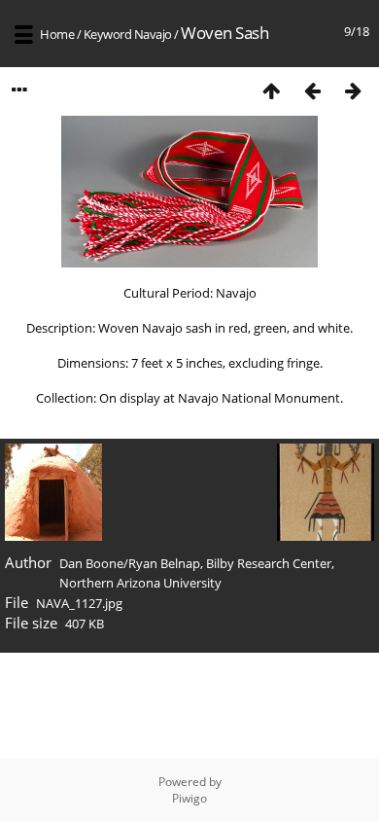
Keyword (108, 34)
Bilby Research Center (268, 563)
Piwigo (189, 798)
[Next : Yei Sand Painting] (352, 90)
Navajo (153, 34)
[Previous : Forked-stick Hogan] (312, 90)
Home (57, 34)
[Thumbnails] (271, 90)
